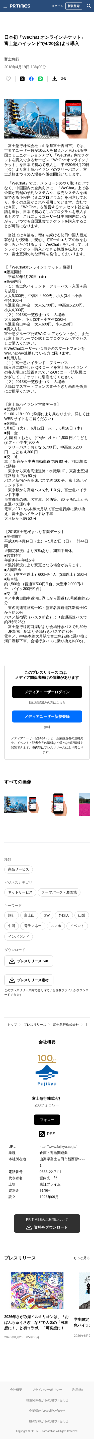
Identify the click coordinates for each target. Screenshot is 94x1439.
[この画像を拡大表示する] (21, 804)
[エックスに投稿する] (22, 79)
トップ (12, 1024)
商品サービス (18, 869)
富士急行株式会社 (66, 1024)
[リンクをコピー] (63, 79)
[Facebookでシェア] (31, 79)
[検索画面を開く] (89, 6)
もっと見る (81, 1258)
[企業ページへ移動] (47, 1072)
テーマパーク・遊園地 (59, 892)
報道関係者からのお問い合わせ (47, 1400)
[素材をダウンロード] (54, 79)
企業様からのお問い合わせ (47, 1410)
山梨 (81, 915)
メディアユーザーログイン (47, 692)
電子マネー (33, 926)
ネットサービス (20, 892)
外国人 (64, 915)
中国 (11, 926)
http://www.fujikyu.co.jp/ (58, 1146)
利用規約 (78, 1390)
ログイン (57, 6)
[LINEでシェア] (40, 79)
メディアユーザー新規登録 (47, 716)
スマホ (56, 926)
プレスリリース (35, 1024)
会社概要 (16, 1390)
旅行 (11, 915)
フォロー (47, 1120)
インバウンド (18, 936)
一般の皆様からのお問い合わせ (47, 1421)
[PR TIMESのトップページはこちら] (20, 6)
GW (47, 915)
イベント (77, 926)
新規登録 (74, 6)
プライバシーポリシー (47, 1390)
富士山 (29, 915)
